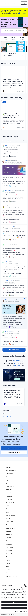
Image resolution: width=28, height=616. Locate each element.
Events (8, 518)
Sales (7, 506)
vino (6, 206)
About (8, 560)
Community (9, 547)
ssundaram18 (8, 280)
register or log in (16, 360)
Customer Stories (11, 528)
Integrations (9, 474)
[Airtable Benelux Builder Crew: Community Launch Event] (13, 397)
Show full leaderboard (8, 417)
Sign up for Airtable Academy (14, 448)
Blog (7, 566)
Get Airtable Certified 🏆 (14, 452)
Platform (8, 467)
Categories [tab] (16, 141)
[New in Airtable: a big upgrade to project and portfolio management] (13, 79)
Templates (9, 550)
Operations (9, 499)
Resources (9, 534)
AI (6, 483)
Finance (8, 509)
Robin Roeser (8, 190)
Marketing (9, 496)
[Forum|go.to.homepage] (9, 3)
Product (8, 493)
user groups (16, 363)
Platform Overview (11, 470)
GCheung (7, 299)
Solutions (9, 489)
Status (8, 570)
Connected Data (10, 486)
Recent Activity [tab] (6, 141)
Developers (9, 544)
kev (6, 160)
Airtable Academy (11, 515)
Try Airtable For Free (11, 576)
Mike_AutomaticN (9, 227)
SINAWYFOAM (8, 145)
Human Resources (11, 502)
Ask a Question (18, 365)
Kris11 (6, 261)
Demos (8, 525)
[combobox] (14, 30)
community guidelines (18, 362)
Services (8, 541)
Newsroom (9, 573)
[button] (2, 3)
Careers (8, 563)
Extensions (9, 477)
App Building (9, 480)
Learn (7, 512)
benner (6, 244)
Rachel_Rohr (8, 331)
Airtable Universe (11, 554)
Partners (8, 538)
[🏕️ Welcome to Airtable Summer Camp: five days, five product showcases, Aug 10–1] (13, 115)
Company (9, 557)
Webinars (8, 531)
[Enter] (2, 30)
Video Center (9, 522)
